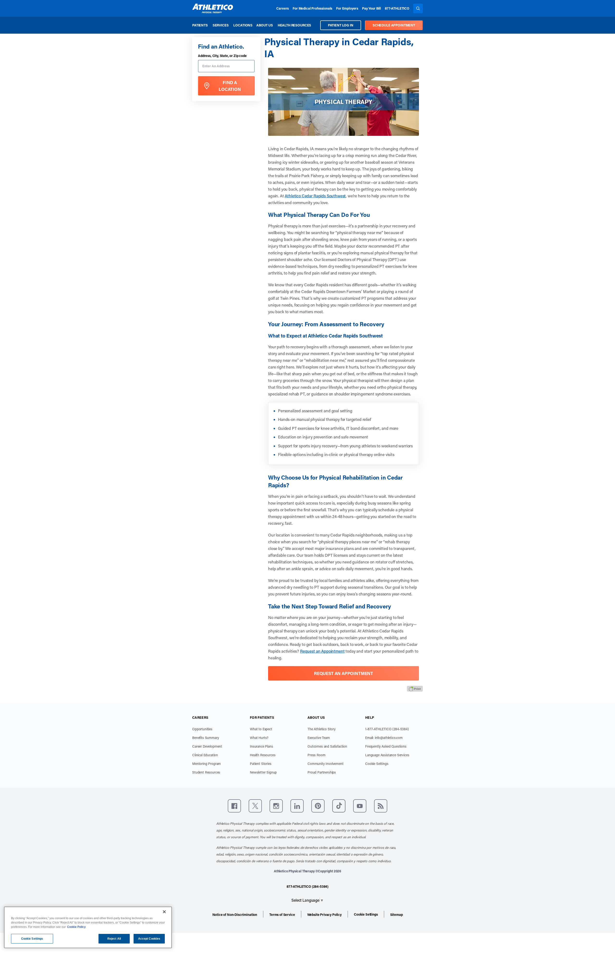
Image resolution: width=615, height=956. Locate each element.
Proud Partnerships (322, 772)
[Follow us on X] (255, 805)
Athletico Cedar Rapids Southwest (315, 195)
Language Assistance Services (387, 755)
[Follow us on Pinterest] (318, 805)
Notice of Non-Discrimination (234, 914)
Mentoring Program (206, 763)
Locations (242, 25)
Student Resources (206, 772)
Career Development (207, 746)
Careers (282, 8)
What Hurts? (259, 737)
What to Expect (261, 729)
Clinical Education (205, 755)
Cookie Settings (376, 763)
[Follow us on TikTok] (338, 805)
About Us (264, 25)
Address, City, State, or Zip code (222, 56)
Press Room (316, 755)
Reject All (114, 938)
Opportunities (202, 729)
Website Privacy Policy (324, 914)
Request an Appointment (322, 651)
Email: (384, 737)
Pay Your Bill (371, 8)
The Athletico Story (322, 729)
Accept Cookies (149, 938)
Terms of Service (282, 914)
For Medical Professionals (312, 8)
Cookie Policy (76, 927)
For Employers (347, 8)
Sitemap (396, 914)
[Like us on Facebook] (234, 805)
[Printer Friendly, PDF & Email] (415, 688)
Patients (200, 25)
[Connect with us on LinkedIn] (297, 805)
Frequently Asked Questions (385, 746)
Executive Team (319, 737)
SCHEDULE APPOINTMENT (394, 25)
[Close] (164, 911)
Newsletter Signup (263, 772)
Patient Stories (260, 763)
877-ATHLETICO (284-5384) (307, 886)
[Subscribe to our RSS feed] (380, 805)
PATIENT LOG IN (340, 25)
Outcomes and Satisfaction (327, 746)
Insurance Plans (261, 746)
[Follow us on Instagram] (276, 805)
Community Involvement (326, 763)
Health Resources (294, 25)
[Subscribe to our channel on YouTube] (359, 805)
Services (221, 25)
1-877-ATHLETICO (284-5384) (387, 729)
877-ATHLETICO (397, 8)
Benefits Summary (205, 737)
